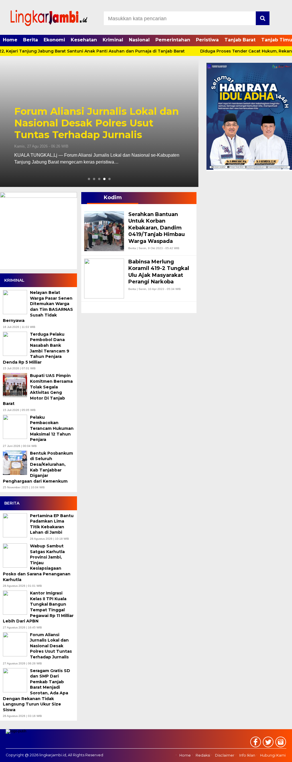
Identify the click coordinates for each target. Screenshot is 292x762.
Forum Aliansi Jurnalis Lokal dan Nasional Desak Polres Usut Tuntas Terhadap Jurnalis (96, 123)
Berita (30, 40)
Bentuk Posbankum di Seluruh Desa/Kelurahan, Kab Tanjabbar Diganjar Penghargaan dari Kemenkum (38, 467)
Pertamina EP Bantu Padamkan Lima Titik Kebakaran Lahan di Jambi (52, 524)
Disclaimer (224, 755)
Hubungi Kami (273, 755)
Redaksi (203, 755)
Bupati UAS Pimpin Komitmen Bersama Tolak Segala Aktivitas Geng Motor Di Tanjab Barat (38, 389)
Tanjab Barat (240, 40)
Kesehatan (84, 40)
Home (10, 40)
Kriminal (113, 40)
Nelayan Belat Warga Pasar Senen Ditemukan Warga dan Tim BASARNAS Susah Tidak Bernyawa (38, 306)
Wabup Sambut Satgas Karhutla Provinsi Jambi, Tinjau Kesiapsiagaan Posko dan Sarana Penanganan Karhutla (36, 562)
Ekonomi (54, 40)
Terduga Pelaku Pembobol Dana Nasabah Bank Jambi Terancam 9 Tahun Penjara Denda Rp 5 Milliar (36, 348)
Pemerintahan (172, 40)
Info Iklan (247, 755)
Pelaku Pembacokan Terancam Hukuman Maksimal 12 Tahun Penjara (52, 428)
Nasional (139, 40)
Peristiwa (207, 40)
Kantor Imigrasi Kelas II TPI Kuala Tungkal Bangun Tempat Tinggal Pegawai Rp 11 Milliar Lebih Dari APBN (38, 607)
